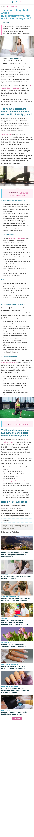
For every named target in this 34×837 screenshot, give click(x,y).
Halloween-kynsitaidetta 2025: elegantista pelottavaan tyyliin (13, 667)
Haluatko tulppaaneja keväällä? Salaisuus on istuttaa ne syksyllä (13, 645)
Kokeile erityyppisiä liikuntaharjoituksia (15, 481)
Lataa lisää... (17, 718)
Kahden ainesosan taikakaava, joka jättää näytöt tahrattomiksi (14, 713)
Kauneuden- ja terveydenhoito (10, 596)
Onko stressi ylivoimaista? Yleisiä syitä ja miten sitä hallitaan (16, 578)
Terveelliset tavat (12, 6)
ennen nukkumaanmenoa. (9, 362)
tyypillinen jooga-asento (17, 238)
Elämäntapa (4, 550)
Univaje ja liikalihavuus (21, 424)
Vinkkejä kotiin (5, 710)
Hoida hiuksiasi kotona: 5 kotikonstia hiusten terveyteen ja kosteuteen (15, 599)
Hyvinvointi (4, 6)
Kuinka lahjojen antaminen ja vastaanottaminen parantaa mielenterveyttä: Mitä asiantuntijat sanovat (14, 622)
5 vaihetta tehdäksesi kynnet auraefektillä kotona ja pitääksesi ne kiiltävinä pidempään (15, 690)
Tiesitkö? (4, 618)
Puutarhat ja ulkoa (7, 642)
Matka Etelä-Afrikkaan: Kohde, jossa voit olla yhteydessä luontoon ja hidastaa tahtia (15, 555)
